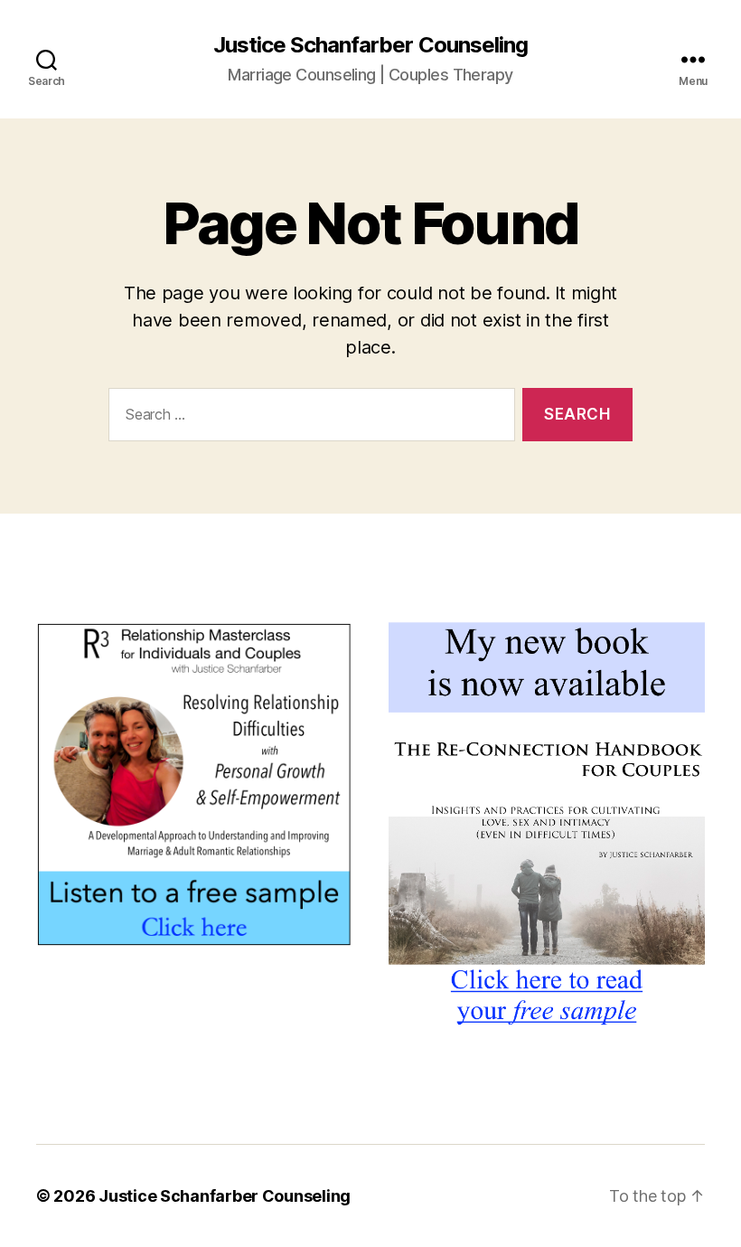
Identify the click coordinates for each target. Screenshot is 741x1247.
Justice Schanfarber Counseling (370, 45)
